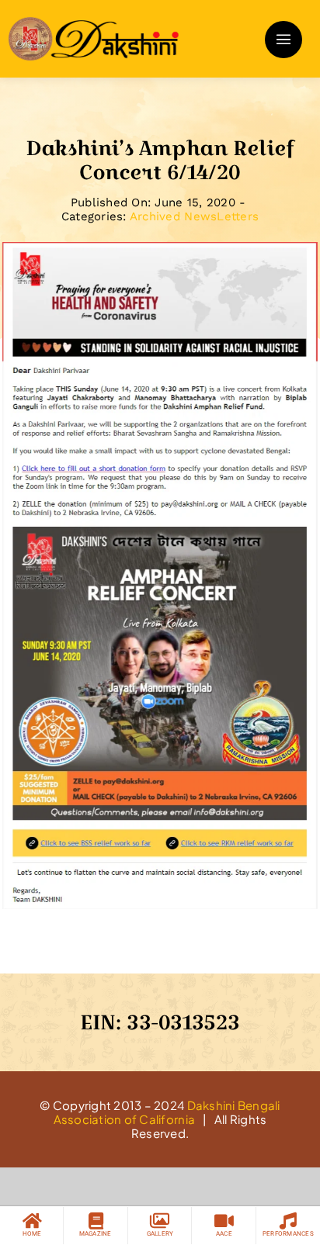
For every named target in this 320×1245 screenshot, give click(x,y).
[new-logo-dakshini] (93, 22)
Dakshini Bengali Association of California (167, 1112)
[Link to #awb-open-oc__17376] (283, 39)
